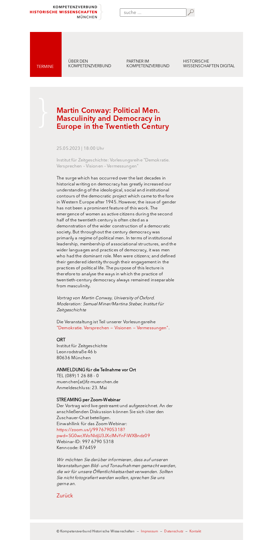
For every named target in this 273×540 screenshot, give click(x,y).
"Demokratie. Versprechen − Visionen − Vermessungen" (112, 328)
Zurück (65, 496)
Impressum (149, 531)
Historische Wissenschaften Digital (209, 64)
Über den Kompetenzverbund (89, 64)
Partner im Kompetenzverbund (148, 64)
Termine (45, 67)
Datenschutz (173, 531)
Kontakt (195, 531)
